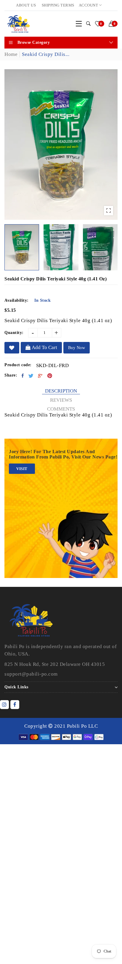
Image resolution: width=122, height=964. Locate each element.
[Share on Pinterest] (49, 375)
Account (89, 5)
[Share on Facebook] (23, 375)
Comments (61, 409)
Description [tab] (61, 391)
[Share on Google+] (40, 375)
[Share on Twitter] (31, 375)
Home (10, 54)
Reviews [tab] (61, 400)
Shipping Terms (58, 5)
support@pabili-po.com (31, 674)
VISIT (22, 468)
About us (26, 5)
